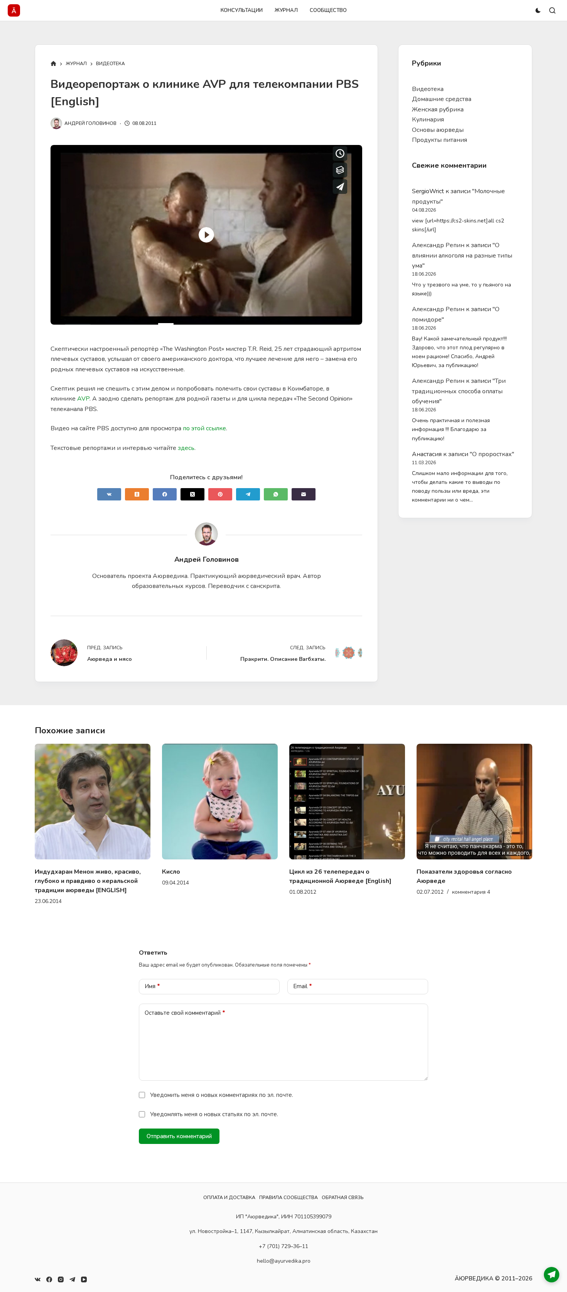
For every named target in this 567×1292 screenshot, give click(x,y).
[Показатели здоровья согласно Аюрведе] (387, 801)
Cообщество (328, 10)
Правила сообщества (288, 1197)
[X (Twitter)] (192, 494)
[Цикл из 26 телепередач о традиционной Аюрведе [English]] (259, 801)
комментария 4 (383, 892)
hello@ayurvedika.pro (283, 1260)
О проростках (492, 454)
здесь (186, 448)
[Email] (304, 494)
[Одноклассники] (137, 494)
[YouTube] (84, 1279)
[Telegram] (248, 494)
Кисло (83, 872)
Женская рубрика (438, 109)
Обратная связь (343, 1197)
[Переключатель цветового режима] (538, 10)
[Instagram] (61, 1279)
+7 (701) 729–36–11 (283, 1246)
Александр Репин (438, 245)
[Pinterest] (220, 494)
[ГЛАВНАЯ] (53, 64)
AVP (83, 398)
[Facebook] (165, 494)
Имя (152, 977)
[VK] (109, 494)
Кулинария (428, 119)
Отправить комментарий (179, 1127)
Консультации (242, 10)
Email (302, 977)
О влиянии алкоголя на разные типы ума (462, 255)
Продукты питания (439, 140)
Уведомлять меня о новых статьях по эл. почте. (214, 1105)
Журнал (286, 10)
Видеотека (428, 89)
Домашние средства (441, 99)
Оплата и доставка (229, 1197)
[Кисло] (132, 801)
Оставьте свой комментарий (185, 1003)
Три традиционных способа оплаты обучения (459, 391)
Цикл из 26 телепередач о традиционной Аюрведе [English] (253, 876)
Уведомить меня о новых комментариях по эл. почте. (221, 1086)
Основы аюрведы (438, 130)
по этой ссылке (204, 428)
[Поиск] (552, 10)
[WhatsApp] (276, 494)
